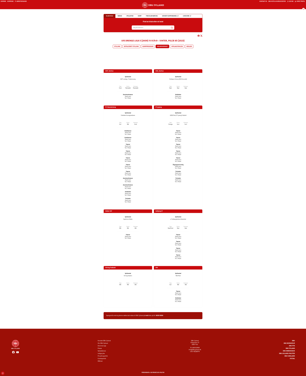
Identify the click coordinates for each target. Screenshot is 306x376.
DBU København (289, 351)
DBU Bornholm (289, 343)
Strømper (135, 86)
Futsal (292, 358)
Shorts (127, 86)
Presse (100, 348)
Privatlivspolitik (103, 356)
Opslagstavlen (177, 46)
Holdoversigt (162, 46)
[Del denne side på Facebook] (199, 36)
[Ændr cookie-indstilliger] (3, 373)
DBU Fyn (292, 346)
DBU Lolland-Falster (287, 353)
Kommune (10, 1)
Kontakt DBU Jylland (104, 340)
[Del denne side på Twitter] (201, 36)
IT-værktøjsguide (21, 1)
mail (147, 315)
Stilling (117, 46)
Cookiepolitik (102, 358)
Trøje (120, 86)
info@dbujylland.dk (195, 349)
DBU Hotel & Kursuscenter (277, 1)
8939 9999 (159, 315)
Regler (189, 46)
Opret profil (301, 1)
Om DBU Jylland (103, 343)
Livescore (186, 16)
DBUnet (100, 361)
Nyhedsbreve (102, 351)
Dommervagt (102, 346)
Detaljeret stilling (131, 46)
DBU (293, 340)
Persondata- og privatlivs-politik (153, 372)
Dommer (3, 1)
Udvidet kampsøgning (169, 16)
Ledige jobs (101, 353)
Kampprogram (147, 46)
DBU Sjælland (289, 356)
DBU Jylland (290, 348)
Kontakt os (263, 1)
